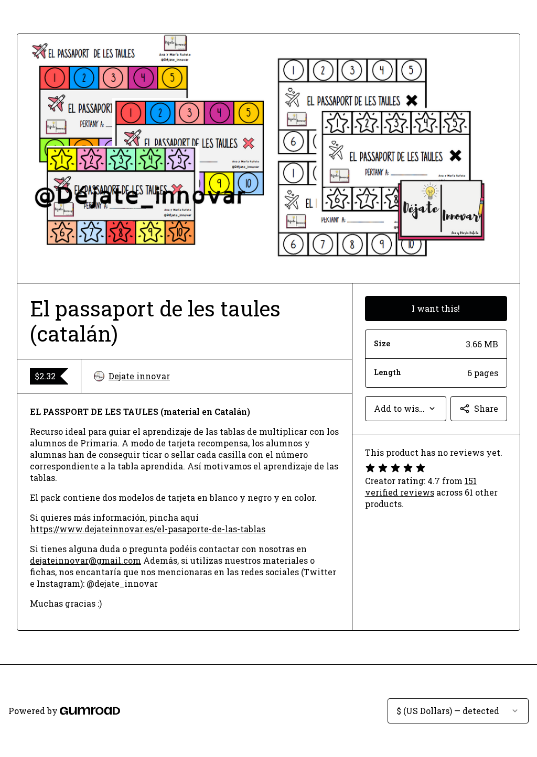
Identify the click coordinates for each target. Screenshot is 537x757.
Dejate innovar (139, 375)
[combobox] (405, 408)
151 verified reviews (421, 486)
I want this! (436, 308)
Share (486, 408)
